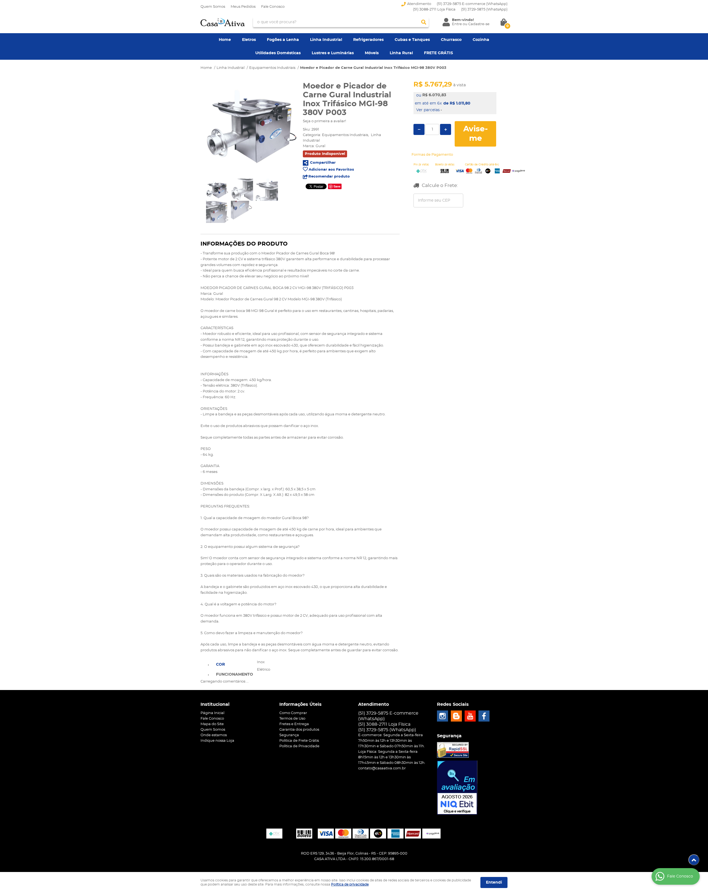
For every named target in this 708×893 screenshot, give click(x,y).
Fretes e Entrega (294, 724)
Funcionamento (234, 674)
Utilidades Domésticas (278, 53)
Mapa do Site (212, 724)
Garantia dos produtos (299, 729)
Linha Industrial (326, 40)
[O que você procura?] (424, 22)
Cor (220, 665)
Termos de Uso (292, 718)
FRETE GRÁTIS (438, 53)
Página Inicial (212, 713)
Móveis (372, 53)
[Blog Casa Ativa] (456, 716)
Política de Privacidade (299, 746)
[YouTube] (470, 716)
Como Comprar (293, 713)
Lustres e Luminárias (333, 53)
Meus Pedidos (243, 7)
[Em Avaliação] (457, 788)
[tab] (234, 664)
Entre (457, 24)
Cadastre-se (479, 24)
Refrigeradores (368, 40)
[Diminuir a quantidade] (419, 129)
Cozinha (481, 40)
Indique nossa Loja (217, 741)
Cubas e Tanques (412, 40)
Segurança (289, 735)
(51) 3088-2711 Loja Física (434, 9)
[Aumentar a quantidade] (445, 129)
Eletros (249, 40)
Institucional (215, 704)
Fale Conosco (273, 7)
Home (225, 40)
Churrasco (451, 40)
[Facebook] (484, 716)
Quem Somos (213, 7)
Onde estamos (214, 735)
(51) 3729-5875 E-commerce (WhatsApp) (472, 4)
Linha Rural (401, 53)
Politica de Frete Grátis (299, 741)
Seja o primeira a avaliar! (324, 121)
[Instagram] (442, 716)
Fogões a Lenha (283, 40)
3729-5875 (484, 9)
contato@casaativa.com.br (382, 768)
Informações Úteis (300, 704)
